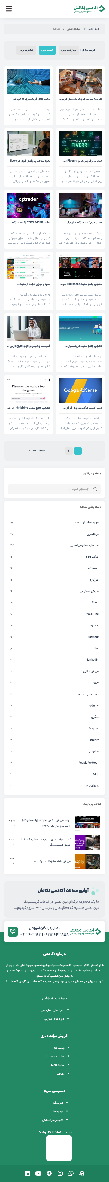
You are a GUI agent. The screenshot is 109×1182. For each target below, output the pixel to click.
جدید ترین (47, 50)
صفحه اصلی (73, 29)
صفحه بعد (38, 450)
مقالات (61, 1074)
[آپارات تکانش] (82, 1173)
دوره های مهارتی (54, 1019)
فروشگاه (57, 1103)
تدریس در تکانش (52, 1120)
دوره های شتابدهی (52, 1010)
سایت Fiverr (57, 1065)
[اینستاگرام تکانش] (60, 1173)
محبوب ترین (26, 50)
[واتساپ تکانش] (71, 1173)
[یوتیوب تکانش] (38, 1173)
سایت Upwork (55, 1056)
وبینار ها (59, 1048)
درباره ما (58, 1111)
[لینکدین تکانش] (27, 1173)
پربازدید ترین (69, 50)
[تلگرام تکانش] (49, 1173)
